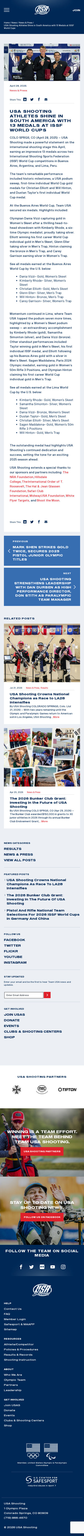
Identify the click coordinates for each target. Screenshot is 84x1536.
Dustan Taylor (29, 416)
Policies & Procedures (21, 1349)
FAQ (7, 1313)
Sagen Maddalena (32, 424)
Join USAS (14, 1014)
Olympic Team (14, 1379)
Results (12, 848)
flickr (11, 951)
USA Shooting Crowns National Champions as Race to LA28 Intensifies (36, 884)
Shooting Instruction (20, 1359)
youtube (13, 957)
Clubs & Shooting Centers (33, 1031)
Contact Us (12, 1308)
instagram (15, 962)
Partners (11, 1384)
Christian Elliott (30, 289)
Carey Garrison (30, 301)
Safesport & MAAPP (19, 1324)
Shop (9, 1037)
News (14, 22)
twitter (12, 945)
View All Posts (20, 860)
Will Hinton (27, 297)
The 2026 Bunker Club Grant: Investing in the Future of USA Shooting (36, 899)
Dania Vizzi (27, 276)
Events (11, 1026)
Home (7, 22)
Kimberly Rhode (31, 280)
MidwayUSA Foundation (46, 495)
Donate (12, 1020)
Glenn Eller (27, 293)
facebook (14, 940)
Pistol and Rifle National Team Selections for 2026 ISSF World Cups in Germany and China (43, 914)
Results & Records (18, 1354)
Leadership (12, 1390)
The (25, 481)
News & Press (25, 22)
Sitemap (10, 1329)
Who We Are (13, 1374)
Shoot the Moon (48, 500)
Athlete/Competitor (19, 1344)
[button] (24, 100)
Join (76, 10)
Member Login (15, 1319)
